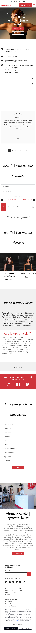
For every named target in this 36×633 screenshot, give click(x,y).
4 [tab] (21, 367)
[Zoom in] (32, 78)
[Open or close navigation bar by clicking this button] (34, 5)
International (10, 592)
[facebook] (18, 385)
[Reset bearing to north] (32, 83)
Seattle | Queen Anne (19, 1)
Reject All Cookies (25, 628)
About (7, 588)
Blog (20, 590)
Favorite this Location (20, 14)
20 (26, 150)
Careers (8, 594)
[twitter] (27, 385)
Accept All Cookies (10, 628)
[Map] (18, 89)
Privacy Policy (16, 620)
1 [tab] (14, 367)
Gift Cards (22, 588)
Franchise (9, 590)
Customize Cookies (18, 624)
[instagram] (8, 385)
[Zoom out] (32, 81)
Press (20, 592)
